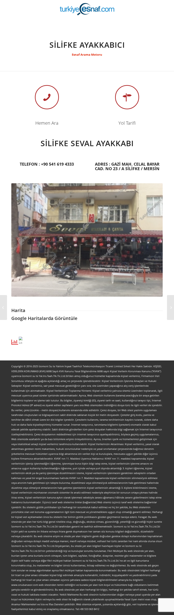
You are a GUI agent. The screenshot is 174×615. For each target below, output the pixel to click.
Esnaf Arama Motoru (87, 54)
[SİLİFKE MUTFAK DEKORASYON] (3, 307)
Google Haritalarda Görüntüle (44, 318)
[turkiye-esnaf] (87, 9)
